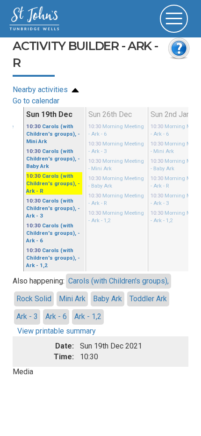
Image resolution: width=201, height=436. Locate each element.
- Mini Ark (49, 132)
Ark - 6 (56, 299)
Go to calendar (36, 100)
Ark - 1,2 (87, 299)
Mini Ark (72, 281)
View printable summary (56, 314)
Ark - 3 (27, 299)
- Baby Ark (49, 154)
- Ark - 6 (54, 220)
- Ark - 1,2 (54, 242)
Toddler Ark (148, 281)
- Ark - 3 (54, 198)
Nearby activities (41, 89)
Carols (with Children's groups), (118, 264)
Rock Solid (33, 281)
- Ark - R (54, 176)
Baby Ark (107, 281)
